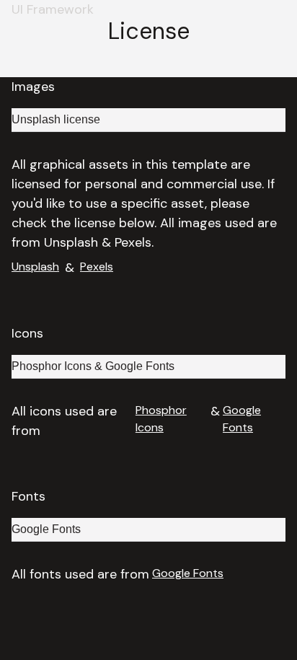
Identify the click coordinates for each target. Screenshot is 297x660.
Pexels (96, 266)
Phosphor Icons (161, 418)
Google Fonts (242, 418)
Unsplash (35, 266)
